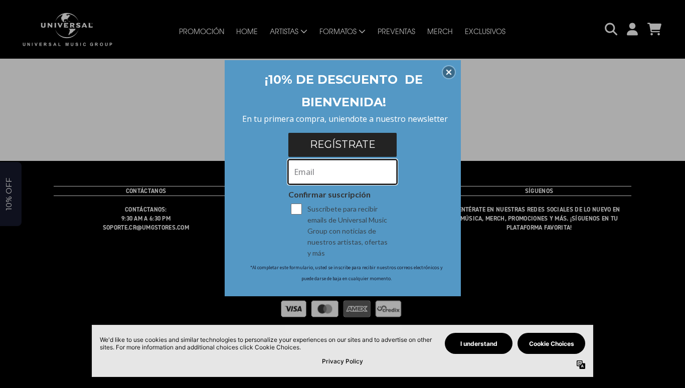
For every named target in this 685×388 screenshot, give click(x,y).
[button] (449, 72)
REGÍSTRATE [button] (343, 144)
